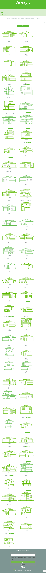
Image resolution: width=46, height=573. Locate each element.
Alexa (26, 55)
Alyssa (26, 70)
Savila (9, 446)
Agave (26, 41)
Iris (26, 258)
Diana (9, 200)
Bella (9, 141)
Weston (9, 533)
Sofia (26, 446)
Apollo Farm (9, 97)
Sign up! (23, 562)
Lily (9, 345)
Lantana (26, 316)
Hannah (9, 258)
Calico (26, 157)
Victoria (26, 503)
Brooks (26, 142)
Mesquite (26, 359)
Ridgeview (9, 432)
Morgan (26, 372)
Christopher (9, 171)
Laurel (9, 330)
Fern (26, 229)
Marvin (9, 358)
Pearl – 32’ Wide (9, 416)
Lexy (26, 329)
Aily (9, 55)
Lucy (26, 345)
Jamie (9, 287)
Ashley (26, 112)
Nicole (9, 388)
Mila (9, 372)
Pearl (26, 403)
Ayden (26, 128)
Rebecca (26, 417)
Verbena (9, 504)
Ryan (26, 432)
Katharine (9, 316)
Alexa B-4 (9, 70)
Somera (9, 461)
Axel (9, 128)
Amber (9, 84)
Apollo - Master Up (9, 113)
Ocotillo (26, 388)
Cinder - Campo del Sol (26, 170)
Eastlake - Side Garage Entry (26, 200)
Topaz (26, 475)
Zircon (26, 533)
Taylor (26, 461)
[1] (9, 90)
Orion (9, 403)
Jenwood (26, 287)
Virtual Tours (23, 25)
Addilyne (9, 41)
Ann (26, 84)
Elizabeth (9, 213)
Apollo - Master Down (26, 99)
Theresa (9, 475)
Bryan (9, 157)
